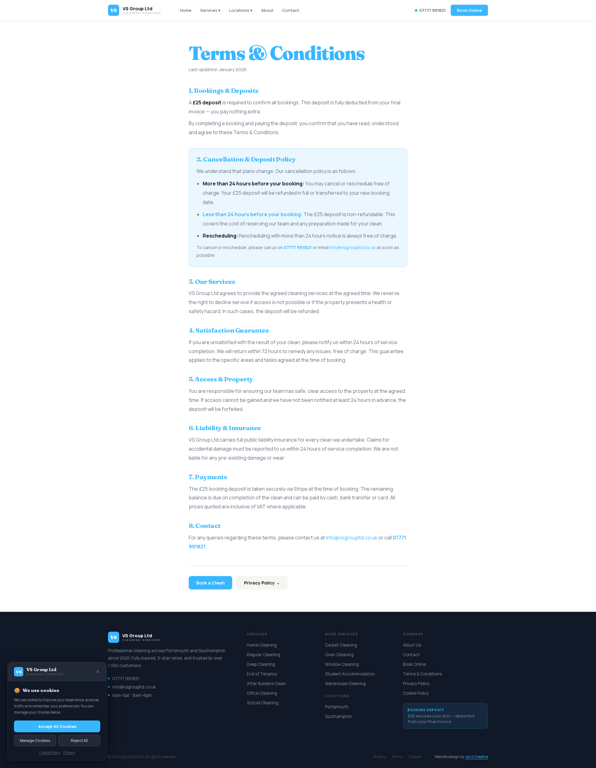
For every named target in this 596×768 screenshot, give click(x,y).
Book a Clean (210, 583)
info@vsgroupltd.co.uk (353, 247)
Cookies (415, 756)
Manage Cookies (35, 740)
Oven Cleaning (339, 654)
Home (186, 10)
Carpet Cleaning (341, 645)
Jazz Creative (476, 756)
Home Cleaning (262, 645)
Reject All (79, 740)
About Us (412, 645)
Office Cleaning (262, 693)
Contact (290, 10)
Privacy (379, 756)
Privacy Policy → (262, 583)
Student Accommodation (350, 674)
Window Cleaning (342, 664)
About (267, 10)
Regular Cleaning (263, 654)
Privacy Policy (416, 683)
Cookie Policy (416, 693)
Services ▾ (210, 10)
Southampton (338, 716)
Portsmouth (337, 707)
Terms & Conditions (422, 674)
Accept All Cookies (57, 726)
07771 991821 (432, 10)
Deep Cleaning (261, 664)
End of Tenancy (262, 674)
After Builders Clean (266, 683)
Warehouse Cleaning (345, 683)
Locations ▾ (240, 10)
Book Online (469, 10)
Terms (397, 756)
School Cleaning (262, 703)
